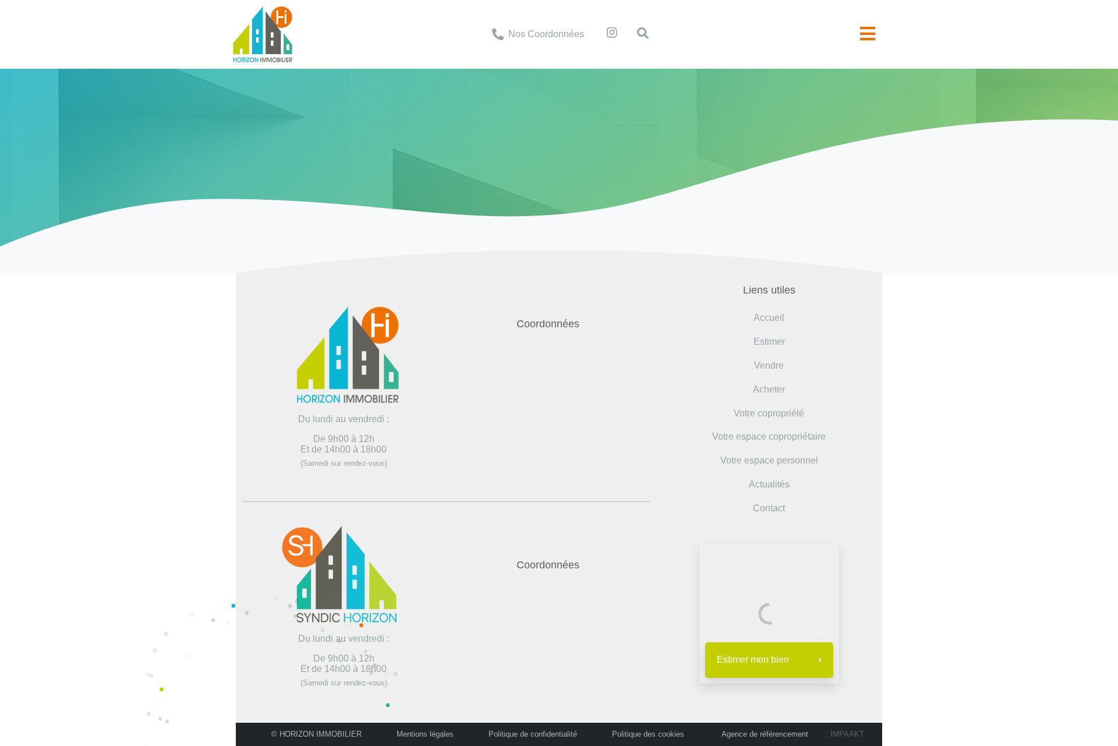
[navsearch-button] (637, 34)
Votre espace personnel (769, 460)
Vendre (769, 365)
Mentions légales (425, 734)
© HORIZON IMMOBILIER (316, 734)
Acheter (769, 389)
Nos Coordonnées (546, 34)
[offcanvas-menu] (867, 34)
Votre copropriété (769, 413)
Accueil (474, 135)
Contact (769, 508)
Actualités (769, 484)
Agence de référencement (764, 734)
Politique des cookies (648, 734)
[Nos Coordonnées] (498, 34)
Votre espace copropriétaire (769, 436)
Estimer (769, 342)
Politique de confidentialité (533, 734)
